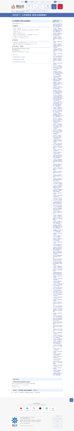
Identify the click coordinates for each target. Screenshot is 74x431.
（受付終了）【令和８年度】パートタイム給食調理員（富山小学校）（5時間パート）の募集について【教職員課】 (57, 126)
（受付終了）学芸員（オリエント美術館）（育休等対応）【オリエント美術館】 (57, 183)
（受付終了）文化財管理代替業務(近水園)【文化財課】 (57, 172)
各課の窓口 (16, 392)
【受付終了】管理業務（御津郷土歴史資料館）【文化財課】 (57, 322)
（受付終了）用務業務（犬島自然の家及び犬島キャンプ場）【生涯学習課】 (57, 165)
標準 (26, 1)
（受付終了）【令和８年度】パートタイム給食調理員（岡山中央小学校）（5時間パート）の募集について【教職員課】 (57, 120)
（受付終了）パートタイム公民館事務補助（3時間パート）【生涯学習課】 (57, 230)
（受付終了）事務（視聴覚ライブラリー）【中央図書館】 (57, 346)
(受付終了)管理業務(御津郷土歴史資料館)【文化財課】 (57, 256)
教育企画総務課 (21, 392)
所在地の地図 (32, 383)
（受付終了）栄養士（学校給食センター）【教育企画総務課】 (57, 147)
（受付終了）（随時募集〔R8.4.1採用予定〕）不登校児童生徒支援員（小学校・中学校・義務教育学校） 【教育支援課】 (57, 103)
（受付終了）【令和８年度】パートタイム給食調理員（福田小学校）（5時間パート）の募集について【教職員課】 (57, 67)
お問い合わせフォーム (16, 386)
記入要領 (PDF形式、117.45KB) (19, 61)
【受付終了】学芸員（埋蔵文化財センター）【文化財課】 (57, 330)
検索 (55, 1)
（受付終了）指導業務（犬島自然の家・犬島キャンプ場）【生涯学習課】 (57, 87)
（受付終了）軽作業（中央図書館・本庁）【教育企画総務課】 (57, 218)
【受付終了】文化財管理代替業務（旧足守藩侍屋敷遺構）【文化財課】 (57, 319)
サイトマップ (57, 424)
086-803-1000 (25, 418)
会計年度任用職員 (37, 392)
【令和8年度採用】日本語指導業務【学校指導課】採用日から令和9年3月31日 (57, 273)
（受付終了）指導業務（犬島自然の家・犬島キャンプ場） (57, 212)
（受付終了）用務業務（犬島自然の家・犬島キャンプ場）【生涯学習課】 (57, 34)
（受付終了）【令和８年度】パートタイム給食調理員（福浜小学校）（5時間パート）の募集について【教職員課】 (57, 131)
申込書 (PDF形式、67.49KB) (19, 59)
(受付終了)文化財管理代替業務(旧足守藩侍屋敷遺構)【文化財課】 (57, 252)
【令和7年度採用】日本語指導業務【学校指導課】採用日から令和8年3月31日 (57, 202)
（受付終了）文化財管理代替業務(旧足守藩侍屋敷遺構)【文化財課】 (57, 179)
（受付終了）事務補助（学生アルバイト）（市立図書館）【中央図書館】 (57, 111)
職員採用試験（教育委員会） (29, 392)
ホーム (12, 392)
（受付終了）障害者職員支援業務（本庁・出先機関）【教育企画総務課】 (57, 79)
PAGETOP (71, 400)
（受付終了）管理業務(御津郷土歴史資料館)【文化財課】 (57, 176)
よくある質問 (57, 416)
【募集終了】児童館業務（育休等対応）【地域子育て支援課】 (57, 140)
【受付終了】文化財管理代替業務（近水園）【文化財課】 (57, 326)
